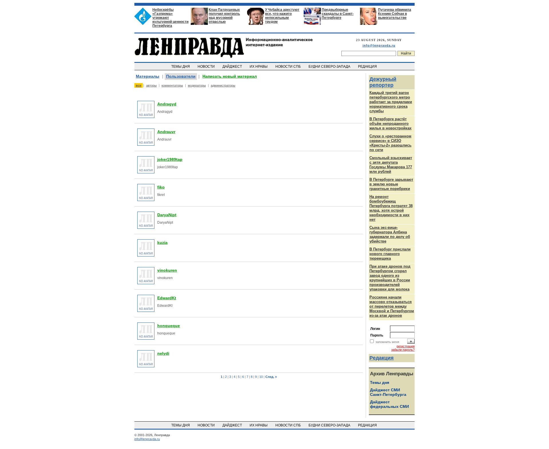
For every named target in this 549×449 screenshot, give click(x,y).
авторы (151, 85)
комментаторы (172, 85)
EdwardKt (166, 298)
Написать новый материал (229, 76)
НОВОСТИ (206, 67)
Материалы (147, 76)
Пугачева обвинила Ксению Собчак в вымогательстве (394, 14)
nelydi (163, 353)
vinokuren (167, 270)
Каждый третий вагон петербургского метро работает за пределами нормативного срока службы (390, 102)
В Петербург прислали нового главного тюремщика (390, 253)
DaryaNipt (166, 215)
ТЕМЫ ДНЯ (181, 67)
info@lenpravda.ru (379, 45)
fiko (161, 187)
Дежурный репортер (382, 82)
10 (261, 376)
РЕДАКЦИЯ (367, 67)
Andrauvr (166, 131)
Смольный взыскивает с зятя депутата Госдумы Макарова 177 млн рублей (390, 165)
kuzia (162, 242)
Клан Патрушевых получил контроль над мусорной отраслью (224, 16)
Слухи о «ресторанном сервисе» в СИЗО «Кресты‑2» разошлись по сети (390, 143)
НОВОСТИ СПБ (288, 67)
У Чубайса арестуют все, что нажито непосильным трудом (282, 16)
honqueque (168, 325)
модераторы (197, 85)
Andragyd (166, 104)
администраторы (223, 85)
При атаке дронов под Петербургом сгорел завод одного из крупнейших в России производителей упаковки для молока (389, 277)
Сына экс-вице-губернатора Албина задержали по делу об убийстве (389, 234)
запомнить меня (387, 342)
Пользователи (181, 76)
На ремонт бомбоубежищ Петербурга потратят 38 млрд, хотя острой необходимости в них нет (391, 208)
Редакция (381, 358)
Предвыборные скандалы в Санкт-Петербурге (338, 14)
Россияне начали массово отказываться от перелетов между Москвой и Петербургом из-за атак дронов (391, 306)
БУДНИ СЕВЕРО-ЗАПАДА (330, 67)
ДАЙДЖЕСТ (232, 67)
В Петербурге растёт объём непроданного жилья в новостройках (390, 123)
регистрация (406, 346)
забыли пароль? (403, 349)
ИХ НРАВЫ (259, 67)
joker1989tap (169, 159)
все (138, 85)
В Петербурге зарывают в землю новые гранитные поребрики (391, 184)
